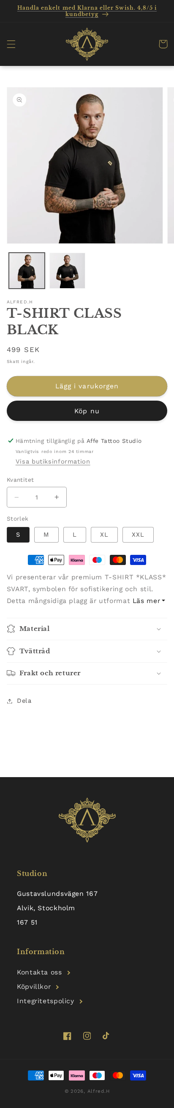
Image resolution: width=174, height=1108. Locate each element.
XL (104, 534)
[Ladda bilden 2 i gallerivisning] (67, 271)
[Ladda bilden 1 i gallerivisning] (27, 271)
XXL (138, 534)
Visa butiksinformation (53, 461)
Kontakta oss (39, 972)
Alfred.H (98, 1091)
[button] (11, 44)
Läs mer (146, 601)
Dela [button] (24, 700)
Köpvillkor (34, 986)
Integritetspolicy (45, 1001)
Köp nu (86, 411)
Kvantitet (20, 479)
